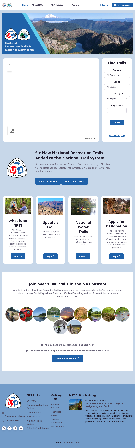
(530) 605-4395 (12, 420)
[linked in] (15, 428)
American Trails (71, 442)
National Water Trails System (37, 406)
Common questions (56, 406)
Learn (17, 256)
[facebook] (4, 428)
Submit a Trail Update (38, 428)
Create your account (67, 358)
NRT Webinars (34, 412)
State (117, 81)
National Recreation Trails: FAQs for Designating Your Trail (104, 405)
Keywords (117, 105)
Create (123, 5)
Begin (50, 256)
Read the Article (74, 181)
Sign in (104, 5)
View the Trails (47, 181)
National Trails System (34, 422)
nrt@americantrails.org (13, 416)
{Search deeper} (117, 135)
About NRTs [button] (38, 5)
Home (25, 5)
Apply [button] (74, 5)
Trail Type (117, 93)
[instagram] (9, 428)
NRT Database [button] (58, 5)
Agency (117, 70)
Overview (31, 400)
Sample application (56, 421)
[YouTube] (21, 428)
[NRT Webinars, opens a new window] (75, 404)
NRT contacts (57, 426)
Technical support (56, 413)
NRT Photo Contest (36, 416)
